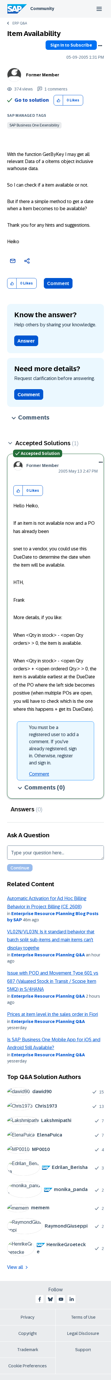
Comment (58, 283)
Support (83, 1349)
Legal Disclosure (83, 1333)
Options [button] (100, 45)
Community (42, 8)
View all (15, 1267)
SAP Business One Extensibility (34, 125)
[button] (58, 100)
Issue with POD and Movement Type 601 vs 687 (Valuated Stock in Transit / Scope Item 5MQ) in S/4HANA (52, 981)
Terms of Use (83, 1317)
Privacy (27, 1317)
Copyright (27, 1333)
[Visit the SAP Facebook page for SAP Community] (39, 1299)
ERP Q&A (19, 23)
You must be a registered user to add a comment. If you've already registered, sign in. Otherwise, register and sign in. (54, 745)
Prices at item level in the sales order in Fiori (52, 1014)
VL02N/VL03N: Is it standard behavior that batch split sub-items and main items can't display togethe (50, 939)
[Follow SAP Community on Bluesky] (50, 1299)
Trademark (27, 1349)
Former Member (42, 75)
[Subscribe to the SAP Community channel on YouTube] (61, 1299)
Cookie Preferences (27, 1365)
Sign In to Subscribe (71, 45)
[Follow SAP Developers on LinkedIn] (71, 1299)
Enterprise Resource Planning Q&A (48, 955)
